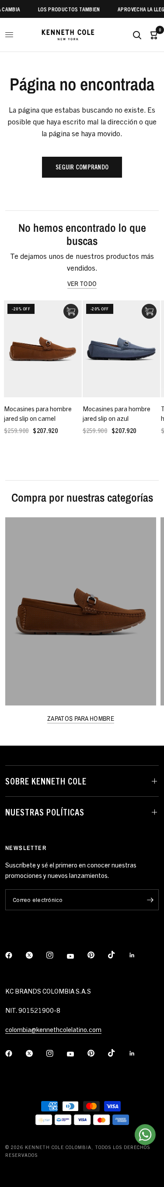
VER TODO (82, 283)
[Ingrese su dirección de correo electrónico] (150, 899)
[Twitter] (35, 955)
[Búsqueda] (137, 35)
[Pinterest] (97, 955)
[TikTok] (117, 954)
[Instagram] (56, 955)
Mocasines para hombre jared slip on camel (38, 413)
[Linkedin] (138, 955)
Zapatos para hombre (80, 718)
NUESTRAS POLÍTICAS (44, 811)
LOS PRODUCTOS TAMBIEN (65, 9)
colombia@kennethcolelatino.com (53, 1029)
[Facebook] (14, 955)
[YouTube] (76, 956)
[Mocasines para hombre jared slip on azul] (122, 348)
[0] (152, 35)
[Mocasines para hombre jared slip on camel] (43, 348)
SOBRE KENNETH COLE (46, 780)
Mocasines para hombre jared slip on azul (116, 413)
